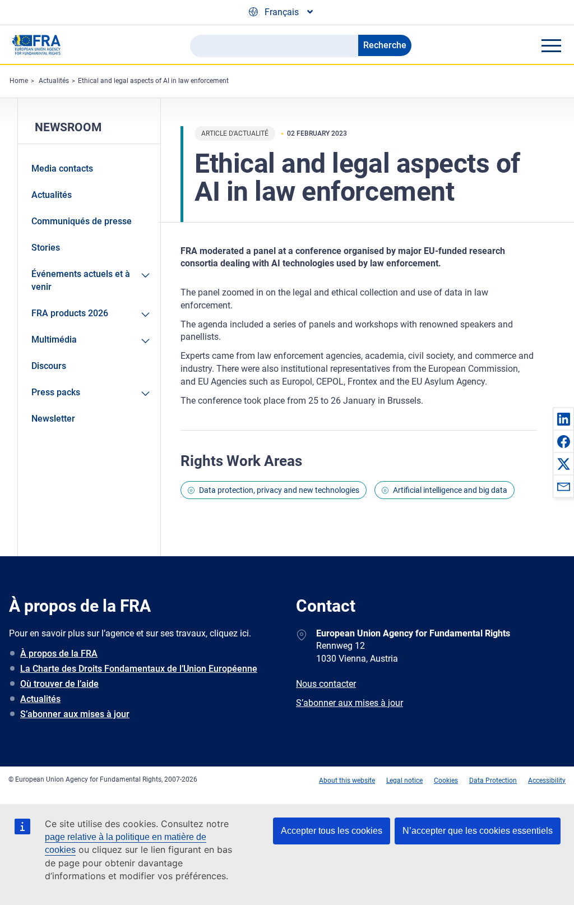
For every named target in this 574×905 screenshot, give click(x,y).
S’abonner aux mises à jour (74, 714)
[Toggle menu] (551, 45)
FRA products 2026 (69, 313)
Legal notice (404, 780)
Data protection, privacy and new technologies (279, 490)
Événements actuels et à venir (80, 280)
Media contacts (62, 168)
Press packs (55, 392)
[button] (563, 419)
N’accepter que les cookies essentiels (477, 830)
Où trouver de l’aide (59, 683)
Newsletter (53, 418)
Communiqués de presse (81, 221)
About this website (347, 780)
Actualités (54, 81)
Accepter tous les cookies (331, 830)
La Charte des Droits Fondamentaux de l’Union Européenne (138, 668)
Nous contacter (326, 683)
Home (19, 81)
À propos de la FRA (59, 653)
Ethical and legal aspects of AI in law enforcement (153, 81)
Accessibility (547, 780)
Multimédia (54, 339)
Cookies (446, 780)
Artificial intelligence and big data (450, 490)
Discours (48, 366)
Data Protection (493, 780)
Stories (45, 247)
